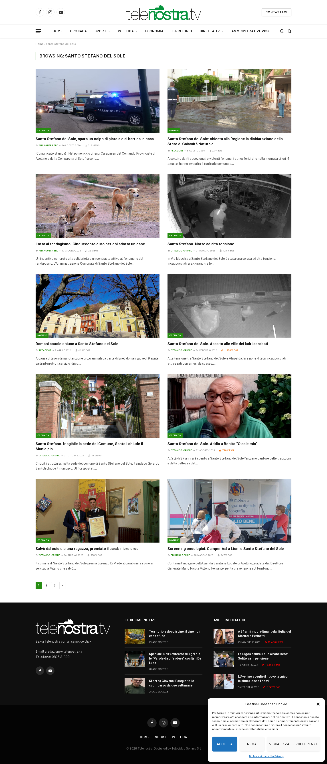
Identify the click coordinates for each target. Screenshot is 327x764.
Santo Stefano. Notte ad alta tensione (201, 244)
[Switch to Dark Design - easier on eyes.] (282, 31)
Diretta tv (210, 31)
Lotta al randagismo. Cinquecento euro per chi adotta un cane (90, 244)
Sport (101, 31)
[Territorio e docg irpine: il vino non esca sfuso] (135, 636)
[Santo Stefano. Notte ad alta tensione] (229, 206)
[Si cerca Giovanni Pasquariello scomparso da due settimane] (135, 686)
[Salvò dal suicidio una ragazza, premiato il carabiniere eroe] (97, 511)
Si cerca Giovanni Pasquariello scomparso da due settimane (171, 683)
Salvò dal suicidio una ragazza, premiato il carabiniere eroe (87, 548)
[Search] (289, 31)
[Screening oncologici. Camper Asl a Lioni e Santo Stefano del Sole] (229, 511)
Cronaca (78, 31)
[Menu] (38, 31)
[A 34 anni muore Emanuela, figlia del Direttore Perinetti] (224, 636)
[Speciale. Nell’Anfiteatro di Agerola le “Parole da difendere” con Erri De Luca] (135, 659)
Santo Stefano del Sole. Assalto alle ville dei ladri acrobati (218, 343)
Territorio (181, 31)
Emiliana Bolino (180, 555)
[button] (318, 704)
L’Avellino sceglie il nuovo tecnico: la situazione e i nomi (263, 679)
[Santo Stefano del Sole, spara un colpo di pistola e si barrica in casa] (97, 101)
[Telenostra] (163, 12)
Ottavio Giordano (181, 250)
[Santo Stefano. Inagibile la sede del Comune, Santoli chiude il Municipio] (97, 406)
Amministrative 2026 (251, 31)
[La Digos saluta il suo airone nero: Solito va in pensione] (224, 659)
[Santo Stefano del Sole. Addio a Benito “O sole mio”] (229, 406)
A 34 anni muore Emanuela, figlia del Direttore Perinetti (264, 634)
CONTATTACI (276, 12)
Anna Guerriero (48, 145)
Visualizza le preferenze (293, 744)
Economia (154, 31)
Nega (252, 744)
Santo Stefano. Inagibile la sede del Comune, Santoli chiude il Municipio (89, 446)
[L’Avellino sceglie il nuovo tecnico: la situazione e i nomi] (224, 681)
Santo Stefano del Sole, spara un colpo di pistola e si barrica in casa (95, 139)
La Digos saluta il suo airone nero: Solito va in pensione (263, 656)
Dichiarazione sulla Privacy (266, 756)
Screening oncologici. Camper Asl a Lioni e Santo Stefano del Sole (226, 548)
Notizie (174, 130)
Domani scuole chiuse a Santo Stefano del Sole (77, 343)
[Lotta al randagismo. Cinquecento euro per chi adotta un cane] (97, 206)
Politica (126, 31)
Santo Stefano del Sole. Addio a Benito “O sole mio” (212, 443)
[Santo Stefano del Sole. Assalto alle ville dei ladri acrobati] (229, 306)
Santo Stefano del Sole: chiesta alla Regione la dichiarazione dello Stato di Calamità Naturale (225, 141)
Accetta (225, 744)
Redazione (177, 150)
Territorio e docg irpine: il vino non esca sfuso (174, 634)
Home (58, 31)
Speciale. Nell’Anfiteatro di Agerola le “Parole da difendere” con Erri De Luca (175, 658)
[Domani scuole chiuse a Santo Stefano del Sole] (97, 306)
